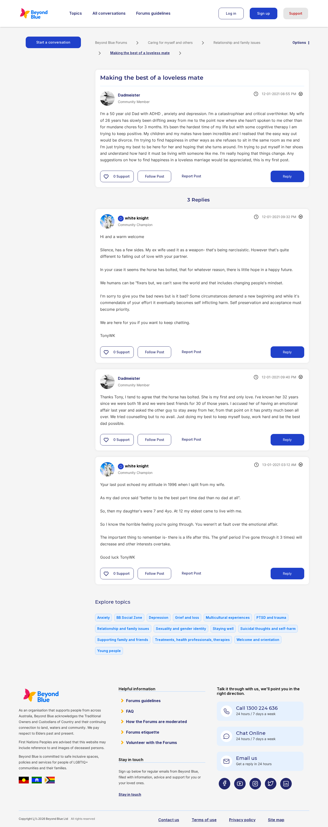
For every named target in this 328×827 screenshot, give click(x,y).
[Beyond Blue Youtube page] (240, 793)
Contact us (168, 819)
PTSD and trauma (271, 617)
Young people (109, 651)
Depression (158, 617)
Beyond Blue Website (41, 695)
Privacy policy (242, 819)
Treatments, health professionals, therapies (192, 640)
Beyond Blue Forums (40, 13)
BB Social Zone (129, 617)
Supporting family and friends (122, 640)
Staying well (223, 629)
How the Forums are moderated (156, 721)
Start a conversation (53, 42)
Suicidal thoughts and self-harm (268, 629)
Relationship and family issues (236, 42)
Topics (75, 13)
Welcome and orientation (258, 640)
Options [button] (299, 42)
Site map (276, 819)
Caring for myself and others (170, 42)
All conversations (109, 13)
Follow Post (154, 176)
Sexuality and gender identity (181, 629)
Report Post (191, 176)
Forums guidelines (153, 13)
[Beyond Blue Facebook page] (224, 793)
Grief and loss (187, 617)
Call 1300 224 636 (257, 708)
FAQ (130, 711)
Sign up (263, 13)
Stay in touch (130, 794)
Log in (231, 13)
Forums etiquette (142, 732)
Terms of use (204, 819)
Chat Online (251, 733)
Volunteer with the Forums (151, 742)
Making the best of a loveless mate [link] (140, 53)
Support (295, 13)
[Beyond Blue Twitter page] (270, 793)
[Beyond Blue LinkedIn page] (286, 793)
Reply (287, 176)
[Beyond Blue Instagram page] (255, 793)
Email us (246, 758)
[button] (106, 176)
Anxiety (103, 617)
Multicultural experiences (228, 617)
